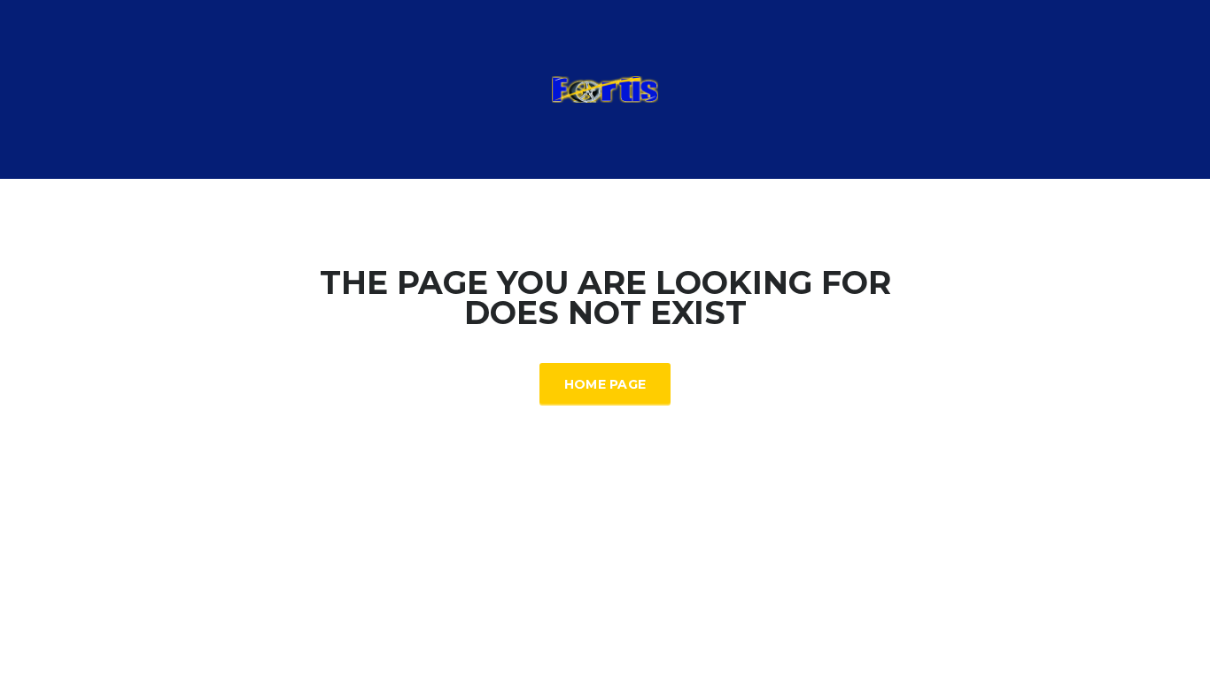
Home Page (605, 384)
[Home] (605, 88)
